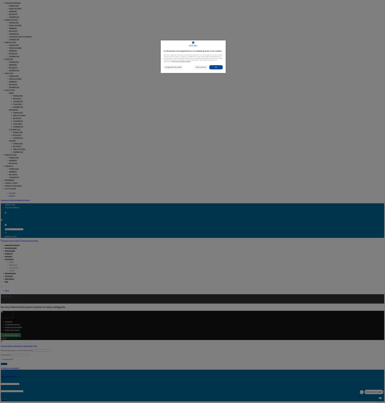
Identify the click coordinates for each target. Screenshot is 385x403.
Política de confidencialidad (181, 62)
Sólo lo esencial (201, 67)
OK (216, 67)
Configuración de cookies (173, 67)
